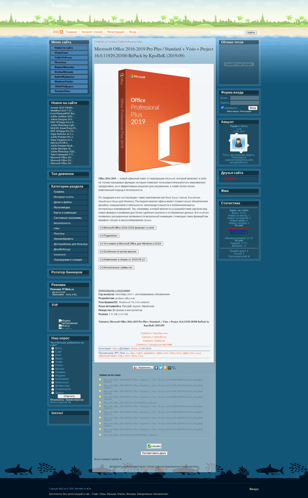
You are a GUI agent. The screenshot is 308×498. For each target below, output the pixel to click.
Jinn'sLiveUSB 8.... (60, 142)
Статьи (111, 41)
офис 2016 (188, 353)
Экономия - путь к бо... (65, 294)
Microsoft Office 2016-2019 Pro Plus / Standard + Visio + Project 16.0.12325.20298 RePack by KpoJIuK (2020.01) (153, 419)
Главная (71, 32)
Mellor (134, 348)
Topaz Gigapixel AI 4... (62, 139)
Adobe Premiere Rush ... (62, 145)
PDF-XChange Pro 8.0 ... (63, 131)
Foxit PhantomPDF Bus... (63, 113)
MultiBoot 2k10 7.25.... (62, 110)
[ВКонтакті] (156, 368)
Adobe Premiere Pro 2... (62, 136)
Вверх (254, 489)
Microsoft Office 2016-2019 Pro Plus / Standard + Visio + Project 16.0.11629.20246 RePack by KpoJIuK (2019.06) (153, 381)
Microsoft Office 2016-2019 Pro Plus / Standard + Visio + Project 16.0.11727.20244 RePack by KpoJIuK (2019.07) (153, 386)
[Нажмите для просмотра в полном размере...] (154, 171)
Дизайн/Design (62, 249)
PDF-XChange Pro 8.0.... (63, 122)
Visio (140, 355)
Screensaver (60, 254)
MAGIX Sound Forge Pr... (63, 128)
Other (139, 41)
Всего (58, 348)
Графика (59, 191)
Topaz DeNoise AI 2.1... (62, 133)
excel (198, 353)
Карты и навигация (65, 212)
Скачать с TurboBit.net (154, 336)
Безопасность (62, 223)
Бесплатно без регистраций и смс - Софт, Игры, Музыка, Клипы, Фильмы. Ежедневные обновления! (108, 493)
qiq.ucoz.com (58, 291)
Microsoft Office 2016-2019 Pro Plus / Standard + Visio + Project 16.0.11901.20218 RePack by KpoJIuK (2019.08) (153, 392)
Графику (60, 372)
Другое (59, 392)
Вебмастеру (62, 385)
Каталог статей (92, 32)
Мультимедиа (62, 207)
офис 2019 (162, 353)
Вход (132, 32)
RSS (56, 32)
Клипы (59, 365)
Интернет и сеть (64, 196)
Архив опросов (74, 399)
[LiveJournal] (174, 368)
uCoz (89, 488)
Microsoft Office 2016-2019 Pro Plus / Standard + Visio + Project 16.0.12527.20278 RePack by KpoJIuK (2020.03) (153, 430)
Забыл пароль (233, 111)
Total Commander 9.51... (62, 154)
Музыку (59, 368)
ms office (130, 353)
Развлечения (63, 389)
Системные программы (68, 217)
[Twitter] (161, 368)
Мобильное (62, 382)
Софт (58, 351)
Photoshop (59, 233)
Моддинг (60, 375)
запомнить (230, 107)
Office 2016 (175, 353)
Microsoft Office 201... (61, 157)
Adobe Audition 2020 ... (62, 116)
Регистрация (115, 32)
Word (134, 355)
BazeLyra (61, 5)
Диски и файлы (63, 202)
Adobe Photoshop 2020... (63, 151)
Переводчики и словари (68, 259)
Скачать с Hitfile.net (154, 340)
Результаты (57, 399)
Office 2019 (124, 355)
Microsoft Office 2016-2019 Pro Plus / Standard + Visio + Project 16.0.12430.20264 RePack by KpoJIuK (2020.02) (153, 424)
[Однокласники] (165, 368)
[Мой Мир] (169, 368)
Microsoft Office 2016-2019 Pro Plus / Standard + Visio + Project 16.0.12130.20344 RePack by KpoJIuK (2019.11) (153, 407)
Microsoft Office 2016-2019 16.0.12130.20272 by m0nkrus (130, 402)
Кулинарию (62, 379)
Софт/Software (126, 41)
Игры (58, 355)
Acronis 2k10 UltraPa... (62, 107)
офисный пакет (107, 355)
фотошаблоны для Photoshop (71, 244)
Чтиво (58, 361)
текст (139, 353)
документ (149, 353)
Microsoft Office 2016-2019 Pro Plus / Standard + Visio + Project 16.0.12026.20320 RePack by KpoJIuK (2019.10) (153, 398)
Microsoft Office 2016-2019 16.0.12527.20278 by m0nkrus (130, 435)
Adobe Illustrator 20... (61, 148)
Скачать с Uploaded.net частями (154, 344)
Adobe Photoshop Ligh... (63, 125)
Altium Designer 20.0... (62, 119)
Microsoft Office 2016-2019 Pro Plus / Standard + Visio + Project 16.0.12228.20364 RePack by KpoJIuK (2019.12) (153, 413)
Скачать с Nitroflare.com (154, 333)
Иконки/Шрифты (63, 238)
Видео (59, 358)
